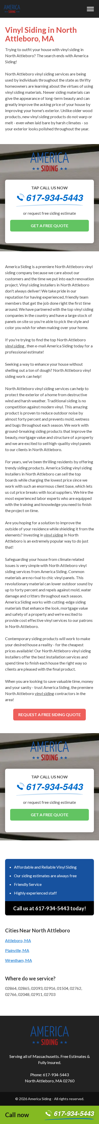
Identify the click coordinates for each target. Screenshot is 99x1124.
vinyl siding (15, 345)
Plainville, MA (17, 950)
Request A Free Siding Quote (49, 714)
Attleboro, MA (18, 940)
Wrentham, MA (18, 960)
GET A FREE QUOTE (49, 225)
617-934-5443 (54, 198)
